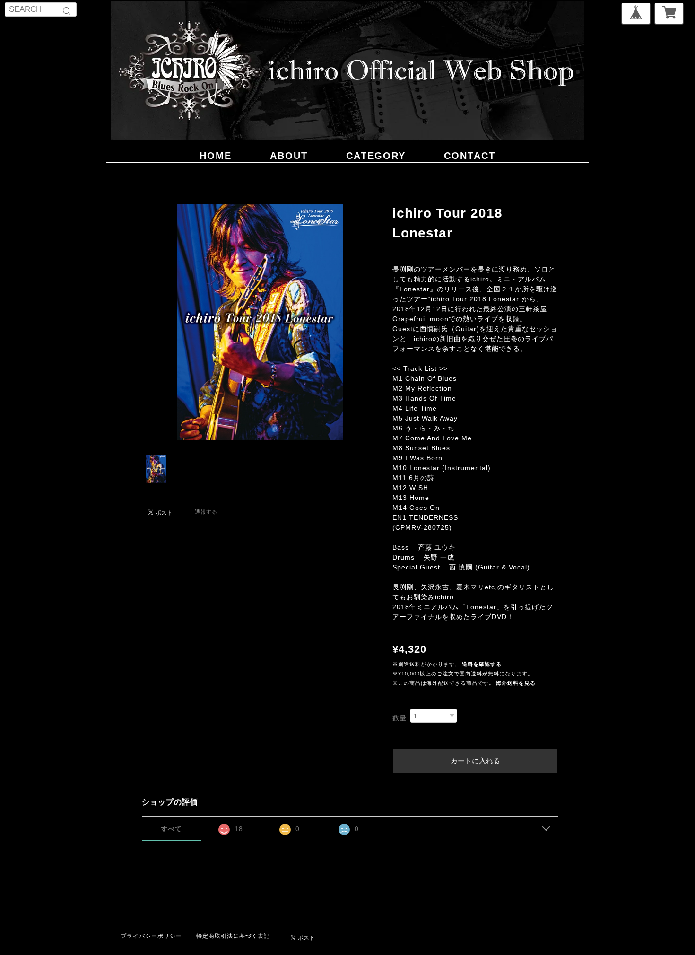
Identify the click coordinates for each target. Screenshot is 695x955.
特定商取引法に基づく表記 (233, 936)
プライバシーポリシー (151, 936)
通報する (206, 512)
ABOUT (289, 155)
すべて (171, 828)
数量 (399, 718)
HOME (216, 155)
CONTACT (469, 155)
